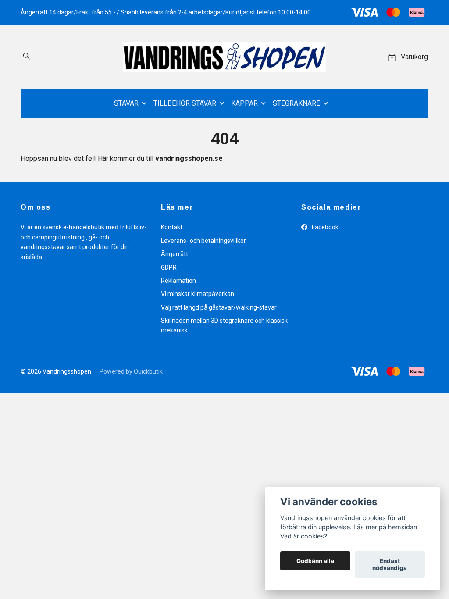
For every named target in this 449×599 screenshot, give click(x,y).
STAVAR (126, 103)
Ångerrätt (174, 253)
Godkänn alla (315, 560)
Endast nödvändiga (389, 564)
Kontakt (171, 227)
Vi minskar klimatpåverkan (197, 293)
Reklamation (178, 280)
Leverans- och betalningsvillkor (203, 240)
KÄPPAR (244, 103)
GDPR (169, 267)
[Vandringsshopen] (224, 57)
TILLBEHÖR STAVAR (184, 103)
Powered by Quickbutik (131, 371)
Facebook (324, 227)
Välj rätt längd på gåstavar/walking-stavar (219, 307)
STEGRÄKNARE (296, 103)
